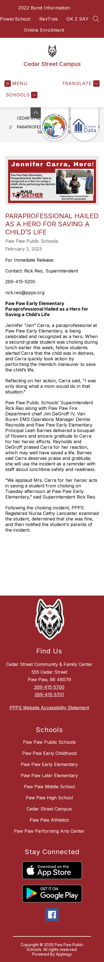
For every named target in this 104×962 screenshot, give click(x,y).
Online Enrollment (44, 30)
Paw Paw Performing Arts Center (49, 831)
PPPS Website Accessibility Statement (49, 707)
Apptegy (64, 954)
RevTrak (48, 19)
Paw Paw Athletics (49, 820)
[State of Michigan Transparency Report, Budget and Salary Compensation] (55, 124)
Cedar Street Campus (49, 809)
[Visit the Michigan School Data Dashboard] (84, 124)
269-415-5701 (49, 694)
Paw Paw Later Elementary (49, 775)
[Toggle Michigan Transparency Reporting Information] (36, 112)
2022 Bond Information (44, 8)
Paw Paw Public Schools (49, 742)
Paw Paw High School (49, 797)
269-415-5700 (49, 687)
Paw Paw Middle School (49, 786)
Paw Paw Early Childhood (49, 753)
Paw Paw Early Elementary (49, 764)
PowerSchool (15, 19)
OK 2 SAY (77, 19)
